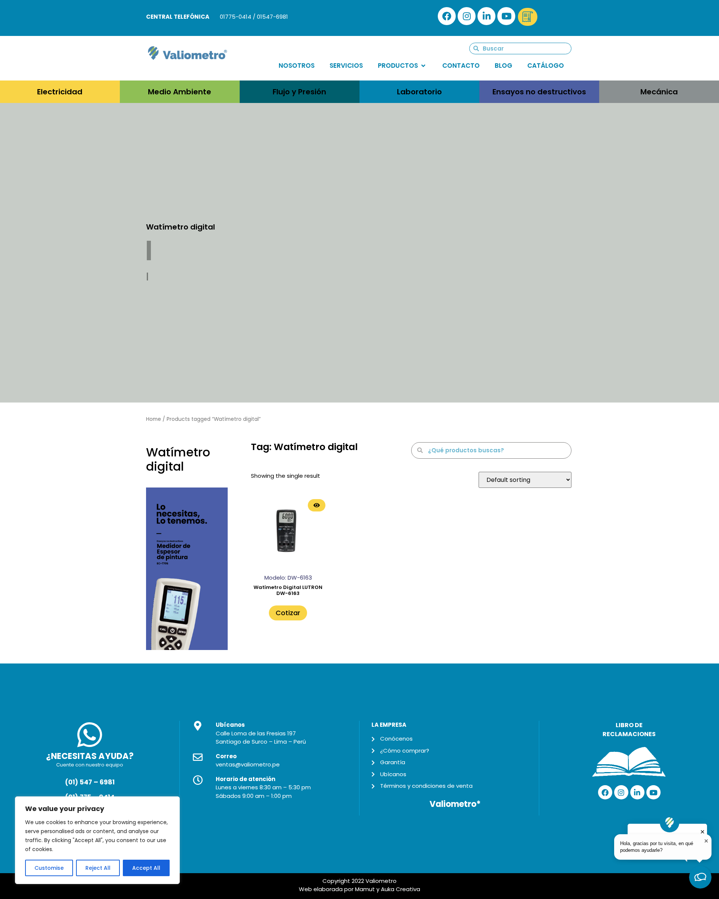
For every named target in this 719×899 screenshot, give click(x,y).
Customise (49, 868)
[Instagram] (467, 16)
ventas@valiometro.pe (248, 764)
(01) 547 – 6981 (90, 782)
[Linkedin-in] (486, 16)
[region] (97, 840)
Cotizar (288, 612)
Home (153, 419)
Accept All (146, 868)
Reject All (97, 868)
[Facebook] (447, 16)
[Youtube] (506, 16)
